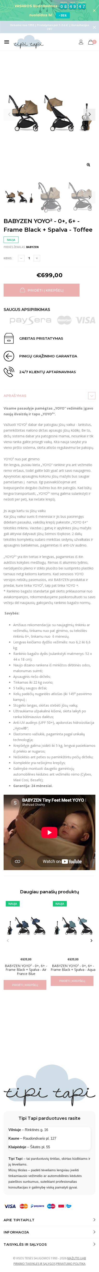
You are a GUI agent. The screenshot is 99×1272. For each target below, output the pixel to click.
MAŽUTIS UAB (76, 1258)
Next (89, 197)
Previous (7, 940)
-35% (63, 15)
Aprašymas (15, 396)
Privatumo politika (71, 1264)
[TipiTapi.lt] (28, 42)
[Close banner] (94, 10)
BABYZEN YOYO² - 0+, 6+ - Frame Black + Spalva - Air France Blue (26, 969)
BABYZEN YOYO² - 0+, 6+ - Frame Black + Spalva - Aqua (73, 967)
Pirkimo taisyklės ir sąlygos (34, 1264)
